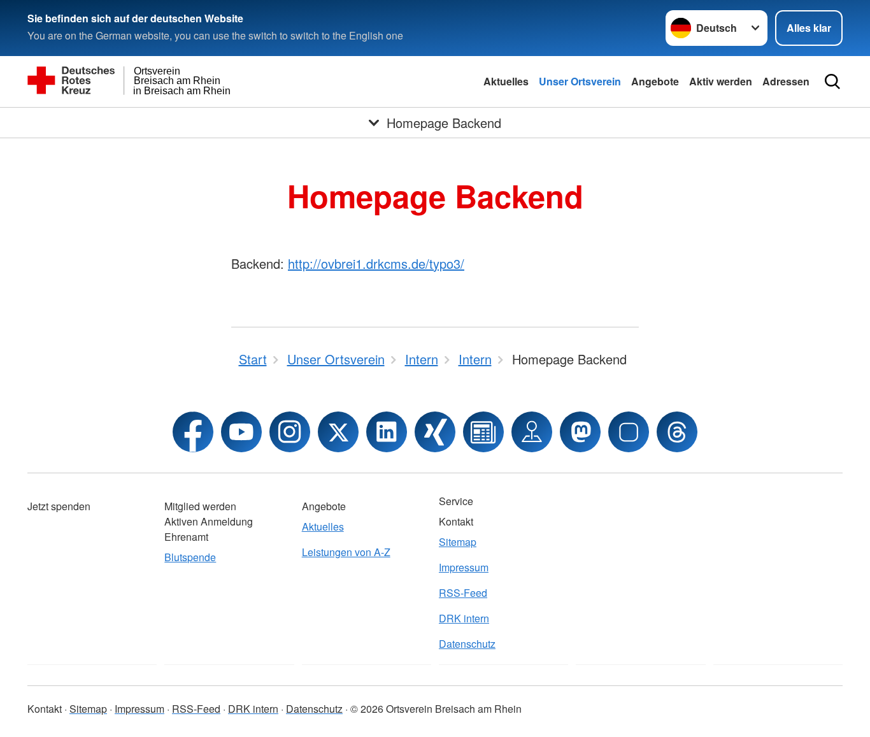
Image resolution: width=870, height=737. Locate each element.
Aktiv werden (720, 81)
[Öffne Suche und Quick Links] (832, 81)
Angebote (655, 81)
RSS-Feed (463, 592)
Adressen (785, 81)
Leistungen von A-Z (346, 552)
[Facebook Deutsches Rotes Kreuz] (193, 431)
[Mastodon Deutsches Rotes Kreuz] (580, 431)
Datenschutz (467, 643)
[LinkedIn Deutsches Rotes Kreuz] (386, 431)
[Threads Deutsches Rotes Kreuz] (677, 431)
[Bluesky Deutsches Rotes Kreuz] (628, 431)
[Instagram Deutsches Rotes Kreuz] (289, 431)
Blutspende (190, 557)
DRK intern (464, 618)
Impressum (463, 567)
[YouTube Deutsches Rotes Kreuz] (241, 431)
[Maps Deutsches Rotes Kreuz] (531, 431)
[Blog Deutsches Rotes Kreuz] (483, 431)
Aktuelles (506, 81)
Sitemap (457, 541)
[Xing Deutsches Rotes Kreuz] (435, 431)
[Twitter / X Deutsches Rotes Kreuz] (338, 431)
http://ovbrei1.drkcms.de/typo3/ (376, 263)
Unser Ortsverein (580, 81)
